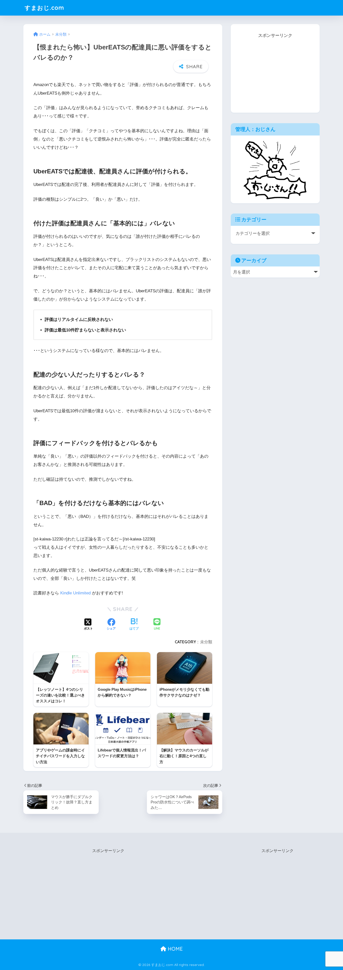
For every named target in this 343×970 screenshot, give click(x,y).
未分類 (206, 641)
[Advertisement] (275, 71)
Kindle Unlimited (75, 593)
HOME (174, 949)
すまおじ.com (44, 7)
